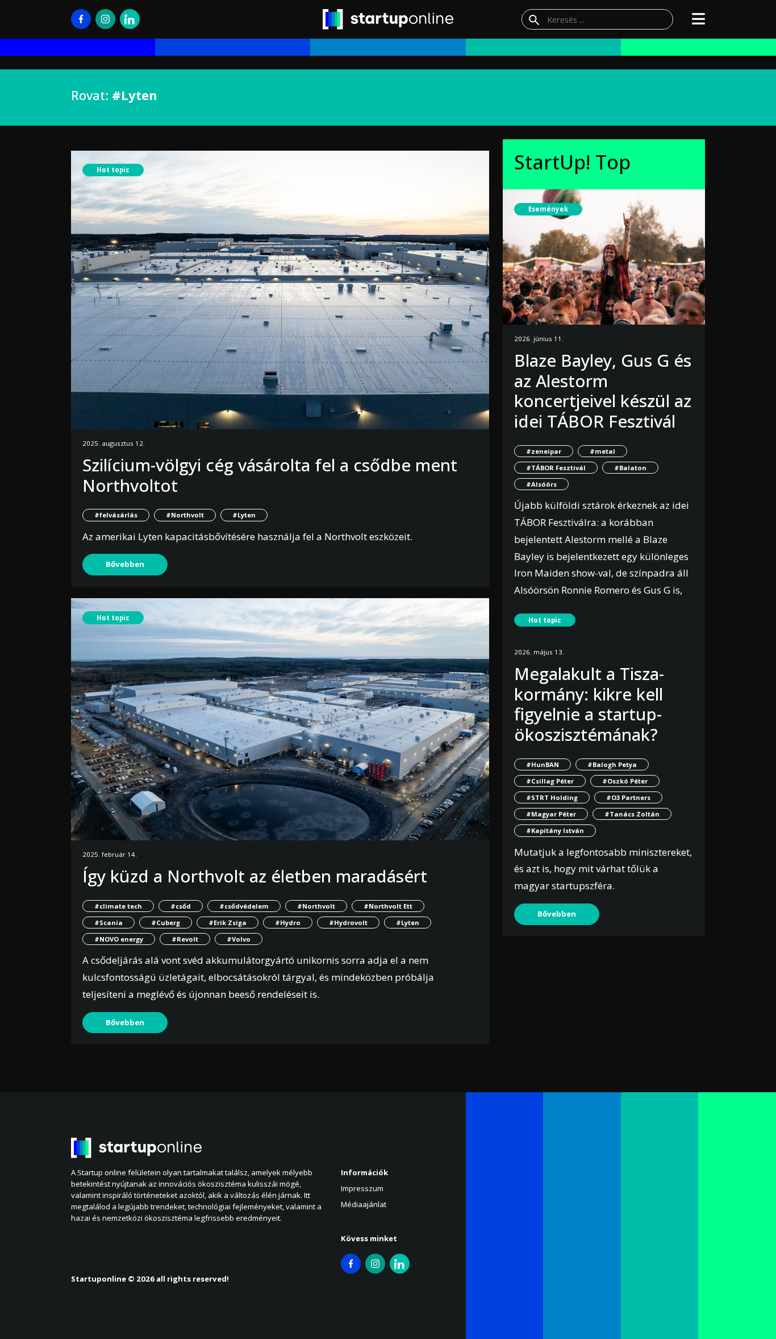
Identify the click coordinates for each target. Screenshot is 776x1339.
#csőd (180, 906)
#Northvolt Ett (388, 906)
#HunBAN (542, 764)
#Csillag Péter (550, 781)
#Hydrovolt (348, 922)
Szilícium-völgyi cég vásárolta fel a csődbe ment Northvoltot (269, 475)
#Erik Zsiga (227, 922)
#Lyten (244, 515)
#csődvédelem (244, 906)
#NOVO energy (118, 939)
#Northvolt (185, 515)
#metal (602, 451)
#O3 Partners (628, 797)
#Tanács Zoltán (632, 814)
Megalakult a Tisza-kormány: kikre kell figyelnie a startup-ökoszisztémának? (589, 704)
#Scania (108, 922)
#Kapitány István (555, 830)
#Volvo (239, 939)
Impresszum (362, 1188)
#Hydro (288, 922)
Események (548, 209)
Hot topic (113, 169)
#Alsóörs (541, 484)
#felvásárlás (115, 515)
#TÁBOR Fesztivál (556, 467)
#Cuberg (165, 922)
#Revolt (185, 939)
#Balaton (630, 467)
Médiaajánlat (363, 1204)
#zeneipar (543, 451)
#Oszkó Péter (625, 781)
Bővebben (125, 564)
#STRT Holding (552, 797)
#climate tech (118, 906)
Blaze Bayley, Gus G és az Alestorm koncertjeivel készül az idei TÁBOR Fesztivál (602, 391)
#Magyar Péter (551, 814)
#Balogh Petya (612, 764)
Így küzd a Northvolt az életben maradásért (254, 876)
